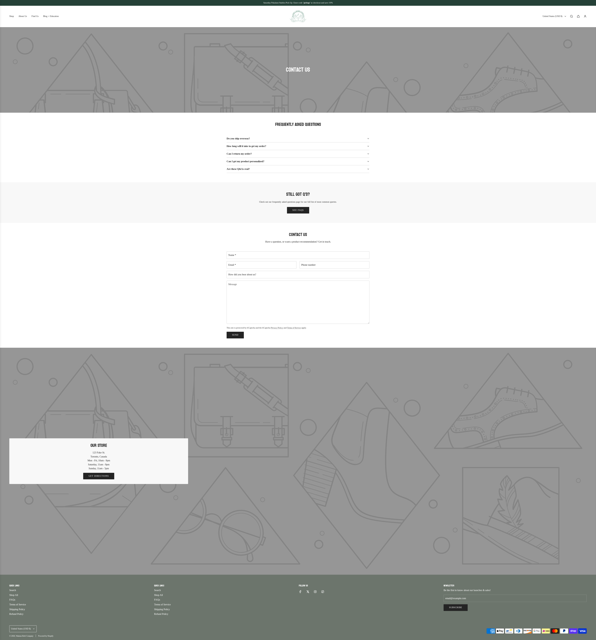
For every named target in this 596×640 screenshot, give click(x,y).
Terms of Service (294, 328)
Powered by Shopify (45, 636)
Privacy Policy (277, 328)
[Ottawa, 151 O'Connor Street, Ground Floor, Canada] (298, 461)
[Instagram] (315, 591)
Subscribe (455, 607)
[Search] (571, 16)
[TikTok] (322, 591)
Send (235, 335)
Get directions (99, 476)
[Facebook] (300, 591)
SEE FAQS (298, 210)
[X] (307, 591)
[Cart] (578, 16)
